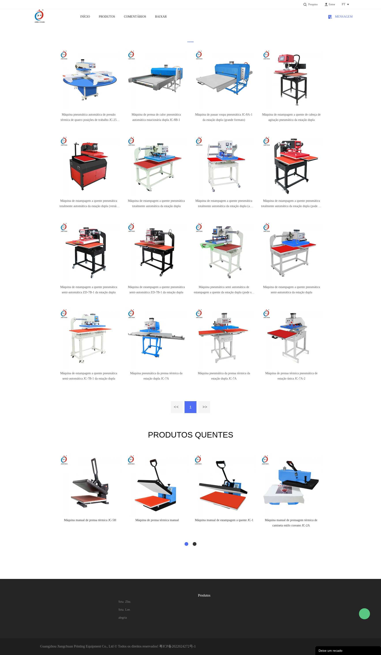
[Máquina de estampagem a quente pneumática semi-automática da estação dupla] (291, 251)
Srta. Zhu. (124, 601)
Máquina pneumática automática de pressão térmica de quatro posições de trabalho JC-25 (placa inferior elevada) (89, 118)
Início (85, 16)
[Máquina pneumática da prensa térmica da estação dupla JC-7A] (156, 338)
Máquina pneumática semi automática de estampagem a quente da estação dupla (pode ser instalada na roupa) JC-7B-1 (224, 290)
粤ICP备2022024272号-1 (177, 646)
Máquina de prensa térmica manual (157, 520)
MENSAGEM (342, 16)
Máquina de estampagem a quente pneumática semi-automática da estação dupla (291, 289)
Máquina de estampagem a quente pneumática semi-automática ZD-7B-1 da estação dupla (88, 289)
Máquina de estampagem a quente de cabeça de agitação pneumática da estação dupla (291, 117)
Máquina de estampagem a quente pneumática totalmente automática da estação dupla (156, 203)
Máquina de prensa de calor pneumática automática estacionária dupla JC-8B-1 (156, 117)
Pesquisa (313, 4)
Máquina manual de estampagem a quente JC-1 (224, 520)
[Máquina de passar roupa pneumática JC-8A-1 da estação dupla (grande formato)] (223, 79)
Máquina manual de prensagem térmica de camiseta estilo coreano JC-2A (291, 522)
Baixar (161, 16)
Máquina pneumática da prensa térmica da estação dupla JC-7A (156, 376)
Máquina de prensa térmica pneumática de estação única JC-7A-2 (291, 376)
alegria (122, 617)
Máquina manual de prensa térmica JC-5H (90, 520)
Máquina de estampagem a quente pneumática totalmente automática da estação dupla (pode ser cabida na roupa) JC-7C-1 (291, 204)
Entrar (332, 4)
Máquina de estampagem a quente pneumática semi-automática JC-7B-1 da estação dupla (88, 376)
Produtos (107, 16)
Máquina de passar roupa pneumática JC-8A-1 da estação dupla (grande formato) (223, 117)
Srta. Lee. (124, 609)
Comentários (135, 16)
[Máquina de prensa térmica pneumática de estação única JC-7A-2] (291, 338)
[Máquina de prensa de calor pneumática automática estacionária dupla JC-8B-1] (156, 79)
